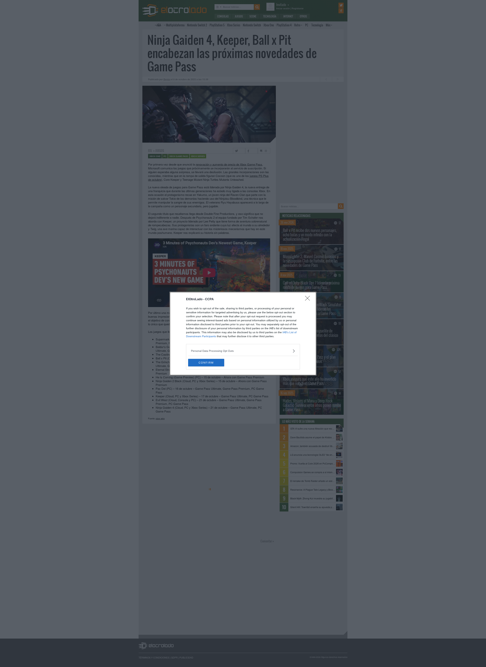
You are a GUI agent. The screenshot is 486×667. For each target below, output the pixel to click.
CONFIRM (206, 362)
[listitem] (243, 351)
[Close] (308, 299)
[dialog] (243, 333)
